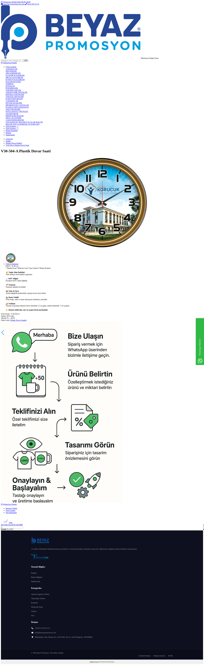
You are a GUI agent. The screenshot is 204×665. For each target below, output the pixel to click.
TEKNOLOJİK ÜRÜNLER (16, 92)
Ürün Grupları (11, 67)
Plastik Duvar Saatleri (14, 143)
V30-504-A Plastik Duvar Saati (17, 145)
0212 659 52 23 (33, 4)
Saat (32, 615)
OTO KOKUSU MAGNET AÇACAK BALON (24, 122)
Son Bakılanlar (11, 513)
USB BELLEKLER (13, 90)
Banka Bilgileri (36, 577)
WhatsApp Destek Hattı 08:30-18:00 (16, 2)
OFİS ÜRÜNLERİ (13, 109)
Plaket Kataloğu (12, 131)
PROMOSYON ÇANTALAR (17, 105)
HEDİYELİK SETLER (15, 116)
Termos (34, 611)
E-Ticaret (96, 662)
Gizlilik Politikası (145, 656)
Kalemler (34, 603)
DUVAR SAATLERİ (14, 103)
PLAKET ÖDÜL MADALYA (17, 107)
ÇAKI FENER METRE (15, 120)
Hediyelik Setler (37, 607)
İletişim (8, 133)
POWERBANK (12, 88)
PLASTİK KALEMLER (15, 75)
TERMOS (9, 84)
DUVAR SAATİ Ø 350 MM (12, 525)
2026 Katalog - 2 (12, 128)
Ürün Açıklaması (12, 264)
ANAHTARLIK (12, 114)
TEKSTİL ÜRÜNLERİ (15, 97)
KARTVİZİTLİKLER (14, 99)
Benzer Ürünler (11, 508)
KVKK (170, 656)
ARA (25, 60)
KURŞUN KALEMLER (15, 80)
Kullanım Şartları (159, 656)
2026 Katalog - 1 (12, 126)
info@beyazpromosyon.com (14, 4)
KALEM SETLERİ (13, 82)
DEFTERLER (11, 71)
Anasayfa (9, 139)
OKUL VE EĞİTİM (13, 118)
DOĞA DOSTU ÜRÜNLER (17, 111)
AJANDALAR (11, 69)
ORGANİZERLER (13, 73)
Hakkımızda (10, 135)
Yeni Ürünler (10, 511)
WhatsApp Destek (10, 63)
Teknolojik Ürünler (38, 598)
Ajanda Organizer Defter (40, 594)
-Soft (91, 662)
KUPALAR (10, 86)
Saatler (8, 141)
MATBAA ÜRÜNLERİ (15, 94)
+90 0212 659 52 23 (42, 628)
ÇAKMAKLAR (12, 101)
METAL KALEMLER (14, 77)
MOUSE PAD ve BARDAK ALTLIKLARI (22, 124)
